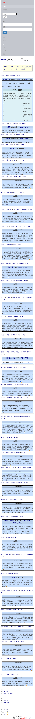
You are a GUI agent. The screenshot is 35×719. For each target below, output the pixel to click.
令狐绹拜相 (25, 120)
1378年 (21, 316)
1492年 (30, 209)
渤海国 (15, 123)
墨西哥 (3, 416)
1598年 (18, 674)
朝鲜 (2, 537)
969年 (4, 556)
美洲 (2, 609)
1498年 (25, 280)
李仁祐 (12, 148)
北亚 (2, 674)
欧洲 (2, 437)
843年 (22, 263)
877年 (25, 267)
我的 (4, 54)
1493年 (20, 609)
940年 (20, 500)
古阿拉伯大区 (4, 626)
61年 (18, 160)
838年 (22, 398)
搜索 (5, 17)
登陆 (5, 33)
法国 (2, 263)
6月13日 (28, 521)
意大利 (3, 297)
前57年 (10, 537)
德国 (2, 352)
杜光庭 (6, 691)
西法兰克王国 (16, 263)
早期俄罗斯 (9, 367)
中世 (7, 75)
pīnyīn (4, 50)
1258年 (30, 626)
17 (5, 714)
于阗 (15, 160)
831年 (21, 127)
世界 (2, 573)
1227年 (14, 659)
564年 (18, 144)
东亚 (2, 659)
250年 (28, 590)
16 (5, 710)
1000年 (21, 192)
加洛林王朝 (8, 263)
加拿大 (3, 192)
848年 (24, 521)
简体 (4, 44)
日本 (2, 517)
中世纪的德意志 (15, 352)
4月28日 (19, 523)
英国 (2, 226)
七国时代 (21, 226)
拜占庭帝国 (25, 297)
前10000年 (24, 209)
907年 (18, 75)
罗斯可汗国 (17, 398)
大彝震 (8, 127)
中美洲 (3, 590)
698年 (19, 123)
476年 (16, 316)
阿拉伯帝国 (8, 554)
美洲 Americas (20, 67)
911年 (26, 398)
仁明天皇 (11, 521)
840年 (21, 139)
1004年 (22, 160)
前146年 (18, 335)
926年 (23, 123)
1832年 (23, 335)
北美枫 (5, 2)
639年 (31, 554)
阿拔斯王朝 (20, 626)
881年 (22, 144)
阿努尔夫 (12, 693)
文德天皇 (5, 521)
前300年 (12, 674)
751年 (20, 280)
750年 (25, 626)
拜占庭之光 (20, 467)
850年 (3, 59)
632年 (17, 642)
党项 (15, 144)
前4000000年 (11, 573)
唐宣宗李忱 (6, 79)
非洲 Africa (17, 69)
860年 (26, 79)
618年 (14, 75)
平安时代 (12, 517)
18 (5, 712)
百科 (4, 6)
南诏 (15, 135)
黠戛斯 (15, 177)
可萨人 (16, 367)
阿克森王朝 (12, 500)
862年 (26, 384)
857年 (26, 127)
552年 (19, 367)
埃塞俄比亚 (4, 500)
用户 (4, 21)
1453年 (3, 299)
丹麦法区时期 (9, 244)
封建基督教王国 (15, 483)
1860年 (24, 177)
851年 (15, 523)
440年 (25, 226)
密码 (4, 27)
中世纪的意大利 (11, 316)
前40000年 (28, 416)
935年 (14, 537)
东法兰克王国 (24, 352)
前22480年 (15, 192)
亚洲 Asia (13, 67)
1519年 (3, 418)
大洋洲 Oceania (25, 69)
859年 (26, 139)
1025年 (29, 467)
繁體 (4, 47)
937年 (22, 135)
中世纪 (7, 226)
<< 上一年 (25, 60)
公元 (7, 573)
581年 (9, 659)
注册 (4, 37)
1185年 (21, 517)
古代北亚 (8, 674)
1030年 (24, 367)
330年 (30, 297)
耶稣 (13, 577)
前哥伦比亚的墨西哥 (19, 416)
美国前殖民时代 (17, 209)
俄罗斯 (3, 367)
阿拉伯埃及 (16, 554)
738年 (18, 135)
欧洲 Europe (7, 67)
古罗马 (18, 297)
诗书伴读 (5, 10)
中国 (2, 75)
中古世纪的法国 (15, 280)
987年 (26, 263)
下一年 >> (31, 60)
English (4, 40)
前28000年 (14, 609)
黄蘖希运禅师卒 (27, 108)
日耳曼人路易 (10, 358)
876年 (26, 358)
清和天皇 (6, 693)
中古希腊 (14, 297)
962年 (2, 354)
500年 (22, 384)
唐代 (11, 75)
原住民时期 (9, 192)
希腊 (2, 335)
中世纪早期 (14, 226)
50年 (16, 500)
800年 (20, 483)
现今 (17, 573)
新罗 (7, 537)
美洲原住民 (8, 209)
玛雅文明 (16, 590)
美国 (2, 209)
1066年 (19, 244)
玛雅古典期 (24, 590)
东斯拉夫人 (17, 384)
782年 (16, 517)
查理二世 (10, 267)
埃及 (2, 554)
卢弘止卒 (25, 111)
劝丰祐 (8, 139)
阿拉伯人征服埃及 (25, 554)
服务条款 (28, 718)
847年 (19, 79)
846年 (19, 177)
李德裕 (6, 700)
